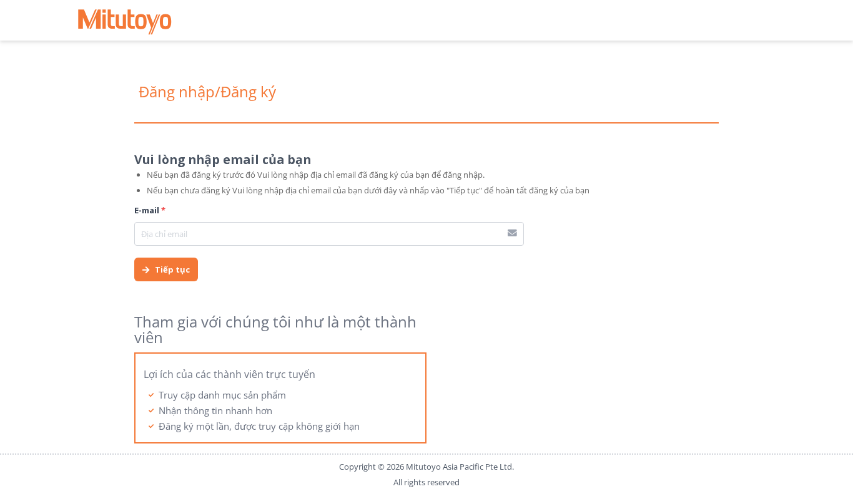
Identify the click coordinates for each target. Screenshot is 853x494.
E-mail (149, 210)
